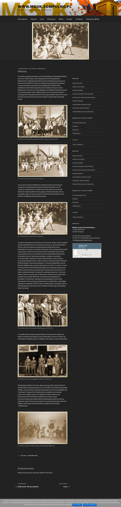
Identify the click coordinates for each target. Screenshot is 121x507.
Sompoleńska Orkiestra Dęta (82, 104)
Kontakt (69, 19)
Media (61, 19)
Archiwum (79, 19)
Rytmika (75, 126)
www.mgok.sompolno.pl (45, 7)
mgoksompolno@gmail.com (83, 240)
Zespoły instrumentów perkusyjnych (84, 97)
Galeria (23, 455)
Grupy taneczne (77, 83)
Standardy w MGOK (92, 19)
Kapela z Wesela (78, 101)
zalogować (29, 473)
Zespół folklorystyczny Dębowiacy (83, 111)
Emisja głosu (77, 133)
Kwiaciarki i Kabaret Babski (81, 108)
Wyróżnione (33, 455)
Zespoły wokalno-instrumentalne (83, 94)
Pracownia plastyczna (79, 123)
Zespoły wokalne (78, 90)
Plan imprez (51, 19)
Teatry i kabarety (78, 144)
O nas (42, 19)
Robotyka (76, 130)
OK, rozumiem (77, 504)
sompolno (41, 68)
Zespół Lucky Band (78, 87)
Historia (33, 19)
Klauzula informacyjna (90, 504)
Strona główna (22, 19)
